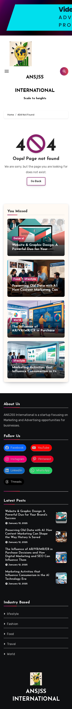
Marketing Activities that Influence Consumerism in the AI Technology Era (35, 371)
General (18, 238)
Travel (11, 644)
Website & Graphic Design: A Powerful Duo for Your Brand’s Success (35, 249)
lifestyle (30, 279)
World (17, 320)
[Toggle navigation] (7, 71)
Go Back (36, 181)
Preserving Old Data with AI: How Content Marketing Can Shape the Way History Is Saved (28, 534)
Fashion (12, 624)
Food (16, 279)
